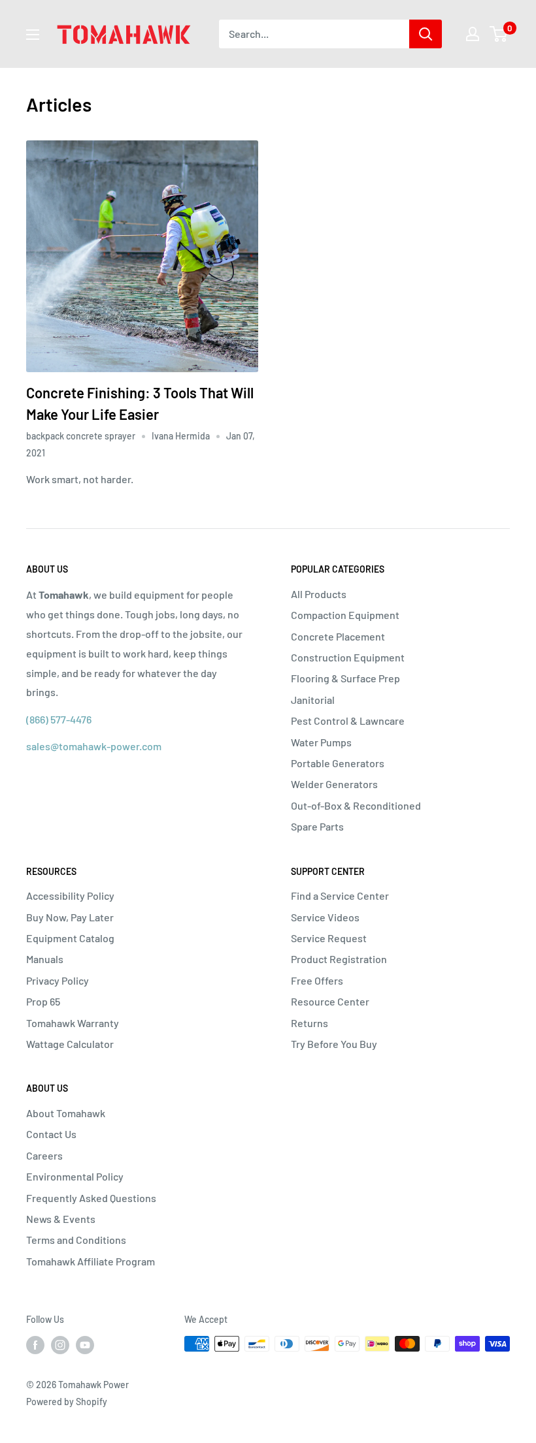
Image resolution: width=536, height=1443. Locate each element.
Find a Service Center (340, 895)
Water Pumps (321, 742)
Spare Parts (317, 826)
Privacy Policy (57, 980)
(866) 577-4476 (59, 719)
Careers (44, 1155)
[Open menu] (32, 34)
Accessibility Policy (70, 895)
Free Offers (317, 980)
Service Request (329, 938)
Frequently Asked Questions (91, 1198)
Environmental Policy (75, 1176)
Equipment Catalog (70, 938)
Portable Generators (337, 763)
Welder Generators (334, 784)
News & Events (60, 1219)
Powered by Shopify (66, 1401)
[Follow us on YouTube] (85, 1345)
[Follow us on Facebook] (35, 1345)
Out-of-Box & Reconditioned (356, 805)
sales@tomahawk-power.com (93, 746)
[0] (499, 34)
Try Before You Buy (334, 1044)
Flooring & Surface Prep (345, 678)
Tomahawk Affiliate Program (90, 1261)
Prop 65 (43, 1001)
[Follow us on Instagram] (60, 1345)
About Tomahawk (65, 1113)
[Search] (425, 34)
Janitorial (313, 699)
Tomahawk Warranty (72, 1023)
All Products (318, 594)
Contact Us (51, 1134)
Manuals (44, 959)
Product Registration (339, 959)
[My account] (472, 34)
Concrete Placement (338, 636)
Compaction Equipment (345, 615)
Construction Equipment (348, 657)
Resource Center (330, 1001)
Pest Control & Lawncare (348, 720)
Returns (309, 1023)
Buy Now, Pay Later (70, 917)
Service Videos (325, 917)
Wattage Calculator (70, 1044)
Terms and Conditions (76, 1239)
